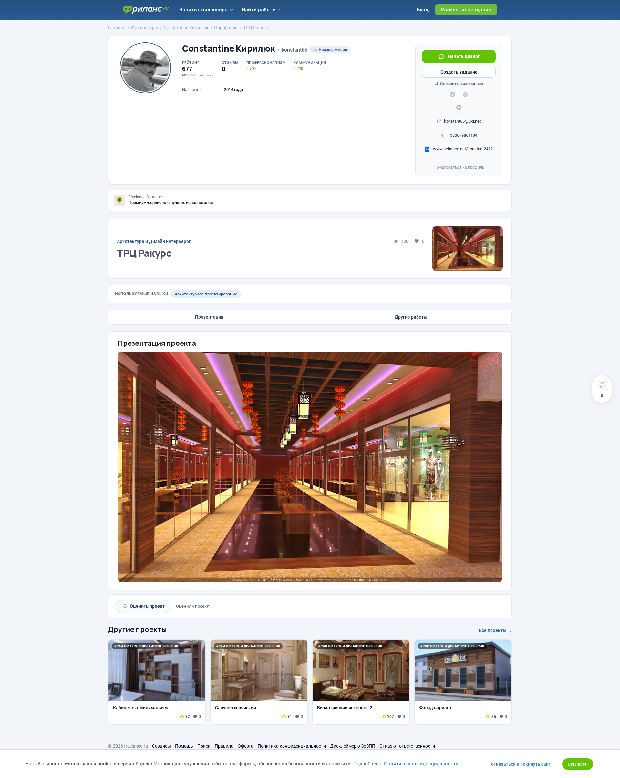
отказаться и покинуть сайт (521, 764)
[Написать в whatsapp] (465, 94)
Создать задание (459, 72)
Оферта (245, 746)
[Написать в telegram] (452, 94)
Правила (224, 746)
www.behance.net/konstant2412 (462, 148)
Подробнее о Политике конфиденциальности (406, 764)
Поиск (204, 746)
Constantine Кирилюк (228, 48)
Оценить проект (143, 606)
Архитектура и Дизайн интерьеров (154, 241)
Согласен (578, 764)
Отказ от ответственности (407, 746)
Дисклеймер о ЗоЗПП (352, 746)
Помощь (184, 746)
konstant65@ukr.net (462, 121)
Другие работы (411, 317)
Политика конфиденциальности (292, 746)
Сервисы (161, 746)
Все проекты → (495, 630)
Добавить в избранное (461, 83)
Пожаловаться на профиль (459, 167)
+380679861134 (462, 135)
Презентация (209, 317)
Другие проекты (137, 629)
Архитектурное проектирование (206, 294)
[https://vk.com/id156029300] (458, 107)
